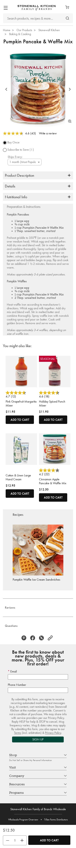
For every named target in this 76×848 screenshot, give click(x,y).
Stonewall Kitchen (49, 30)
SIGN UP (37, 739)
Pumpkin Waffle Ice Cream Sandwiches (36, 579)
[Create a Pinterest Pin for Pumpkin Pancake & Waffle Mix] (24, 638)
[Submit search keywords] (67, 18)
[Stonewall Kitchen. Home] (37, 8)
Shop (13, 755)
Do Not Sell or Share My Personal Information (30, 760)
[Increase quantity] (23, 840)
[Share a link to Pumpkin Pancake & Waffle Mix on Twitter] (42, 638)
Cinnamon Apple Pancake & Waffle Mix (52, 481)
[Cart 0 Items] (68, 7)
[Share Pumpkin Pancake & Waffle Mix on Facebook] (33, 638)
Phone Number (17, 685)
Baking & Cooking (20, 34)
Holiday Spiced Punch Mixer (52, 403)
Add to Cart (49, 840)
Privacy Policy (53, 733)
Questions (11, 626)
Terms (17, 733)
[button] (6, 89)
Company (16, 775)
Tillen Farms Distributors (56, 819)
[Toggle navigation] (6, 8)
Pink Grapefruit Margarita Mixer (21, 403)
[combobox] (38, 18)
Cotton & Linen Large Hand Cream (18, 477)
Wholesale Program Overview (23, 819)
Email (13, 671)
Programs (16, 792)
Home (6, 30)
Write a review (48, 133)
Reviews (10, 607)
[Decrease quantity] (6, 840)
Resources (17, 784)
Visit (12, 767)
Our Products (24, 30)
